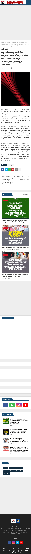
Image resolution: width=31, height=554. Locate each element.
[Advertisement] (15, 22)
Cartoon (20, 468)
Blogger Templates (18, 552)
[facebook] (5, 405)
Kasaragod (7, 42)
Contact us (16, 548)
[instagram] (19, 405)
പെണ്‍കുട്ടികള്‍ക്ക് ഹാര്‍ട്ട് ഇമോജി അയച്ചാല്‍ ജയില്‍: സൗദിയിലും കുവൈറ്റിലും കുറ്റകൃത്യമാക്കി (18, 431)
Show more (26, 194)
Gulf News (6, 473)
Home (2, 42)
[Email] (16, 169)
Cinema (6, 470)
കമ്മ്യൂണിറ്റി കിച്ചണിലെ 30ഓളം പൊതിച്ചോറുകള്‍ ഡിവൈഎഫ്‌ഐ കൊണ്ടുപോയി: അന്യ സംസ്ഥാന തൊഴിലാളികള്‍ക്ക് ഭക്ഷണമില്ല (19, 449)
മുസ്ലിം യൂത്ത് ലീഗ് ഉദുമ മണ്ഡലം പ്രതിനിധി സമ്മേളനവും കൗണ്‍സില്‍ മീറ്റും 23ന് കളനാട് (14, 221)
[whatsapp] (12, 405)
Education (19, 470)
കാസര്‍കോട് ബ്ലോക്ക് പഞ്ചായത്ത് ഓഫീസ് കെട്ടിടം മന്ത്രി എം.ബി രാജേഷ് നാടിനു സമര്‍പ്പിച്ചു (19, 440)
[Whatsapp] (9, 169)
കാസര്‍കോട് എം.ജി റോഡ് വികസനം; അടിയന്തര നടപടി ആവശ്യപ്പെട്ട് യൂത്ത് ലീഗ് (15, 248)
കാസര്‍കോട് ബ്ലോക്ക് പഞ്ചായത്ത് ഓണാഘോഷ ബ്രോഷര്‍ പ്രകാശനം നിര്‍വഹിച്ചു (15, 275)
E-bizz (12, 470)
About (9, 548)
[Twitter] (6, 169)
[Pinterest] (12, 169)
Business (13, 468)
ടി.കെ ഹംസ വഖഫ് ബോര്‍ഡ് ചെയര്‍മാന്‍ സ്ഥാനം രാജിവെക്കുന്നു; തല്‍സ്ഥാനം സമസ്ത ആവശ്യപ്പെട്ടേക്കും (19, 421)
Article (5, 468)
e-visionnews (15, 550)
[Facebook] (2, 169)
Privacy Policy (25, 548)
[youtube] (25, 405)
